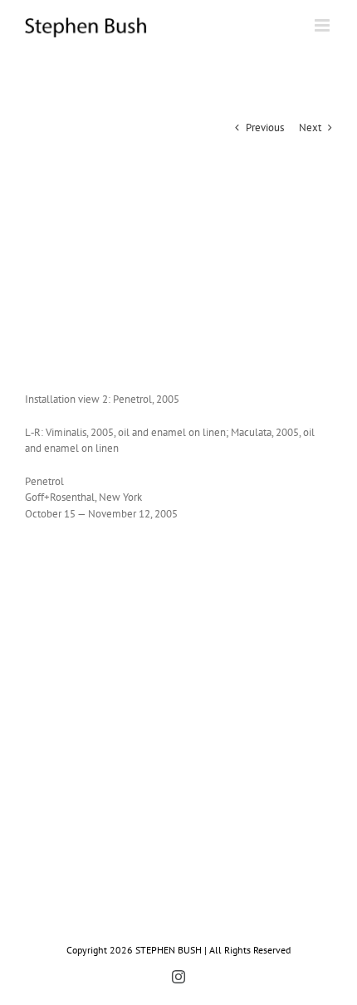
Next (310, 127)
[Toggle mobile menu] (323, 25)
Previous (265, 127)
